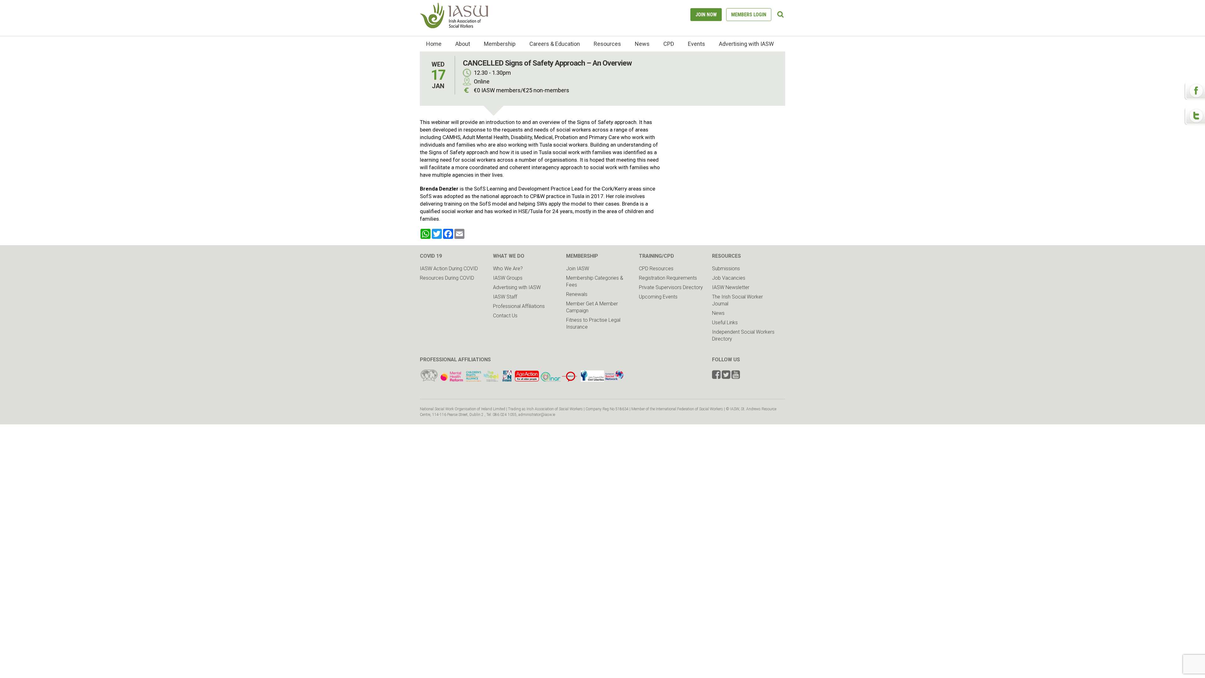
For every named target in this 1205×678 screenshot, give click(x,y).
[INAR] (550, 380)
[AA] (527, 380)
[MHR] (452, 380)
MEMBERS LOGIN (748, 15)
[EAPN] (507, 380)
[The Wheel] (482, 380)
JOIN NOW (706, 15)
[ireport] (569, 380)
